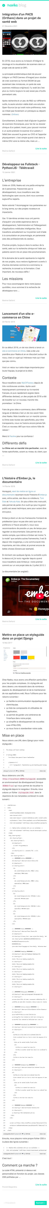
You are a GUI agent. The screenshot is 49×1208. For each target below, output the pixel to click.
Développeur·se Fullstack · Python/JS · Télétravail (20, 166)
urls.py (5, 771)
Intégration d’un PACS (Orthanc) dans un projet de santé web (21, 18)
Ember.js (43, 495)
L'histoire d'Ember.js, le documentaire (18, 480)
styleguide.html (8, 1134)
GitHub (22, 771)
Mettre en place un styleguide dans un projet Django (23, 637)
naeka (16, 5)
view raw (43, 771)
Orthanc (15, 114)
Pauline (12, 436)
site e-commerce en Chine (14, 351)
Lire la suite (41, 149)
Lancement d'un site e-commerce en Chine (18, 316)
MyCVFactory (28, 383)
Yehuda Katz (14, 501)
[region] (24, 759)
